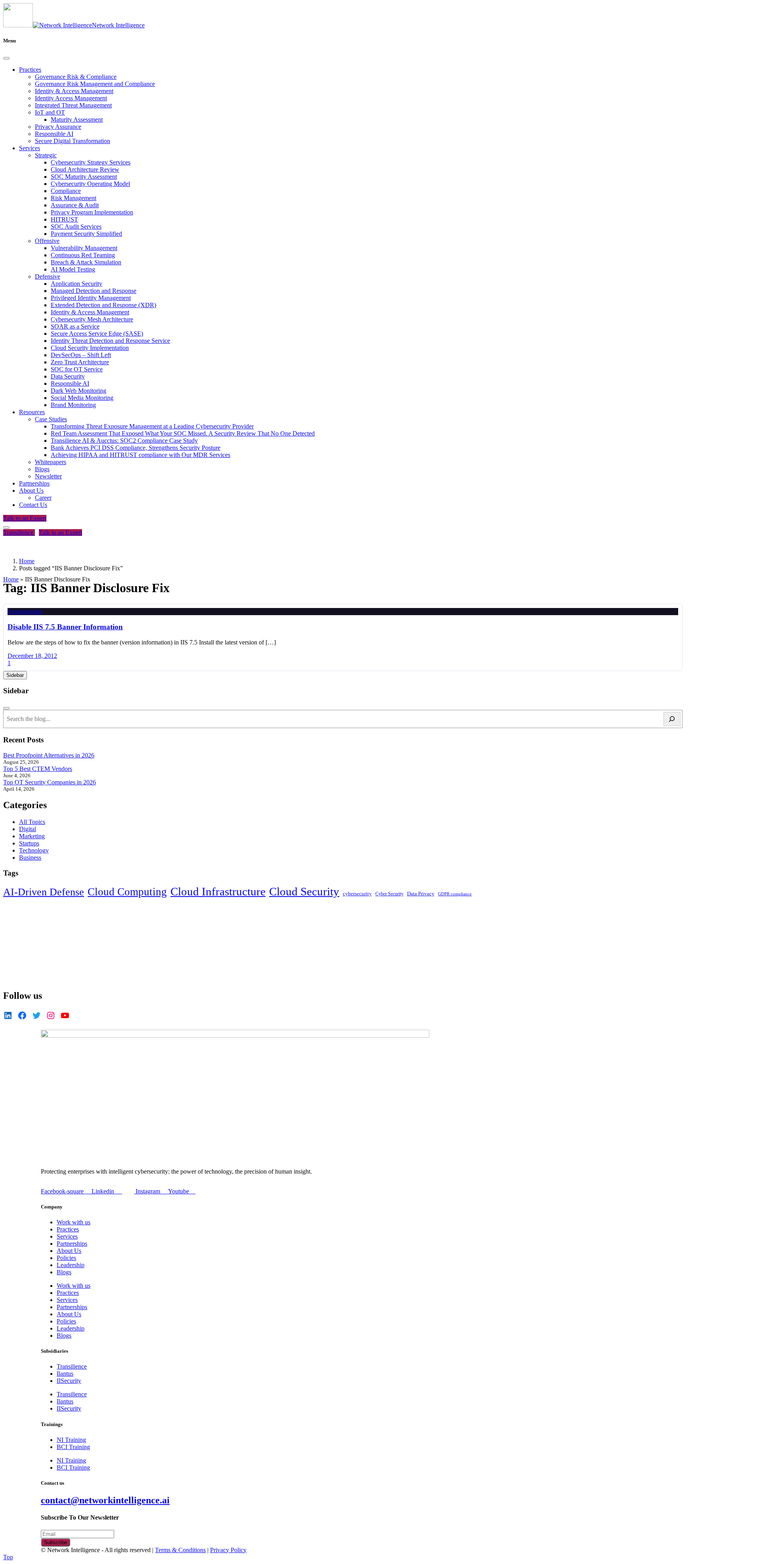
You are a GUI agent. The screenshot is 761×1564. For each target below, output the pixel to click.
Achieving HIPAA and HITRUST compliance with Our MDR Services (140, 454)
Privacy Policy (228, 1550)
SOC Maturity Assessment (84, 176)
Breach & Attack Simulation (86, 262)
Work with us (73, 1222)
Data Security (68, 376)
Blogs (42, 469)
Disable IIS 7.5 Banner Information (65, 627)
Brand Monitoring (73, 405)
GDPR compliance (455, 894)
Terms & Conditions (180, 1550)
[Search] (672, 719)
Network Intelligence (118, 25)
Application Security (76, 283)
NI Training (71, 1439)
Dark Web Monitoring (78, 390)
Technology (34, 850)
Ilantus (65, 1373)
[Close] (6, 58)
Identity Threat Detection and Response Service (110, 340)
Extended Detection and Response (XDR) (103, 305)
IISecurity (69, 1380)
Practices (30, 69)
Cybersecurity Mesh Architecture (92, 319)
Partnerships (34, 483)
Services (29, 148)
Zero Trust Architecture (80, 362)
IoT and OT (50, 112)
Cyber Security (389, 894)
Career (43, 497)
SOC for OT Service (77, 369)
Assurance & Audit (75, 205)
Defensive (47, 276)
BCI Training (73, 1447)
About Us (31, 490)
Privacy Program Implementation (92, 212)
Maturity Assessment (77, 119)
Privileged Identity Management (91, 297)
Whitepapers (50, 462)
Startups (29, 843)
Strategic (46, 155)
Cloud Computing (127, 892)
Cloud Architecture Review (85, 169)
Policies (66, 1257)
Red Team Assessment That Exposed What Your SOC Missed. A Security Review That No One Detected (183, 433)
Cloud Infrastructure (218, 891)
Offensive (47, 240)
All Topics (32, 821)
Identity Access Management (71, 98)
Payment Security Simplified (86, 233)
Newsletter (48, 476)
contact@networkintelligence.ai (105, 1500)
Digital (27, 829)
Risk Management (73, 198)
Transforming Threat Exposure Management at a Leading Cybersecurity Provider (152, 426)
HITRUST (64, 219)
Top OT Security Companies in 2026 (49, 782)
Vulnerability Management (84, 248)
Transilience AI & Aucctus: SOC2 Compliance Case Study (124, 440)
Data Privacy (420, 894)
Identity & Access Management (74, 91)
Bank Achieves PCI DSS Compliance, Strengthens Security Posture (135, 447)
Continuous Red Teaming (83, 255)
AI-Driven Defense (43, 892)
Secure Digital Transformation (72, 141)
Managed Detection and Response (93, 290)
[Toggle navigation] (6, 527)
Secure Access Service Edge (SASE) (97, 333)
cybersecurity (357, 894)
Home (11, 579)
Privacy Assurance (58, 126)
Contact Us (33, 504)
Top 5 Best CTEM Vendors (37, 768)
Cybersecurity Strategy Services (90, 162)
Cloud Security (304, 891)
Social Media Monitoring (82, 397)
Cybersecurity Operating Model (90, 183)
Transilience (19, 532)
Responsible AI (54, 133)
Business (30, 857)
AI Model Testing (73, 269)
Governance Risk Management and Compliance (95, 83)
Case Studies (51, 419)
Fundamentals (25, 611)
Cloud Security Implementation (90, 347)
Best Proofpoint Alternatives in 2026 (48, 755)
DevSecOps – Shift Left (81, 355)
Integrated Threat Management (73, 105)
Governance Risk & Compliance (76, 76)
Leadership (70, 1265)
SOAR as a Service (75, 326)
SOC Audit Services (76, 226)
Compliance (66, 190)
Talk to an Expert (24, 518)
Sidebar (15, 675)
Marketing (32, 836)
